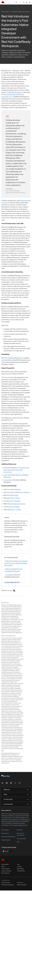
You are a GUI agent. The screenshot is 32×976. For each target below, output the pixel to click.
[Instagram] (19, 783)
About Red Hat (5, 864)
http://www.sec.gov (11, 711)
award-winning (18, 825)
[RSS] (14, 590)
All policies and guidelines (7, 884)
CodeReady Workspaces (14, 92)
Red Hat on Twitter (14, 498)
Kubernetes (24, 200)
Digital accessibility (21, 884)
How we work (5, 833)
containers (4, 203)
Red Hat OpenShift (10, 94)
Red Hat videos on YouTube (16, 504)
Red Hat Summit (5, 873)
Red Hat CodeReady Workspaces (11, 358)
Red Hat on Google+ (13, 507)
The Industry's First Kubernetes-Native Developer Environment (16, 470)
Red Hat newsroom (24, 492)
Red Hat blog (14, 495)
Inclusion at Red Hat (6, 871)
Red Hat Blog (20, 868)
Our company (5, 830)
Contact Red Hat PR (11, 582)
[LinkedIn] (2, 783)
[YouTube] (7, 783)
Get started (7, 480)
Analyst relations (5, 840)
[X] (15, 783)
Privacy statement (5, 882)
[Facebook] (11, 783)
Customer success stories (8, 836)
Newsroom (20, 830)
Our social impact (21, 838)
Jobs (18, 842)
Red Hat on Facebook (13, 501)
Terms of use (20, 882)
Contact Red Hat (5, 868)
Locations (19, 866)
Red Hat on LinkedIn (14, 510)
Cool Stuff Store (21, 871)
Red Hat (18, 489)
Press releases (5, 11)
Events (3, 866)
